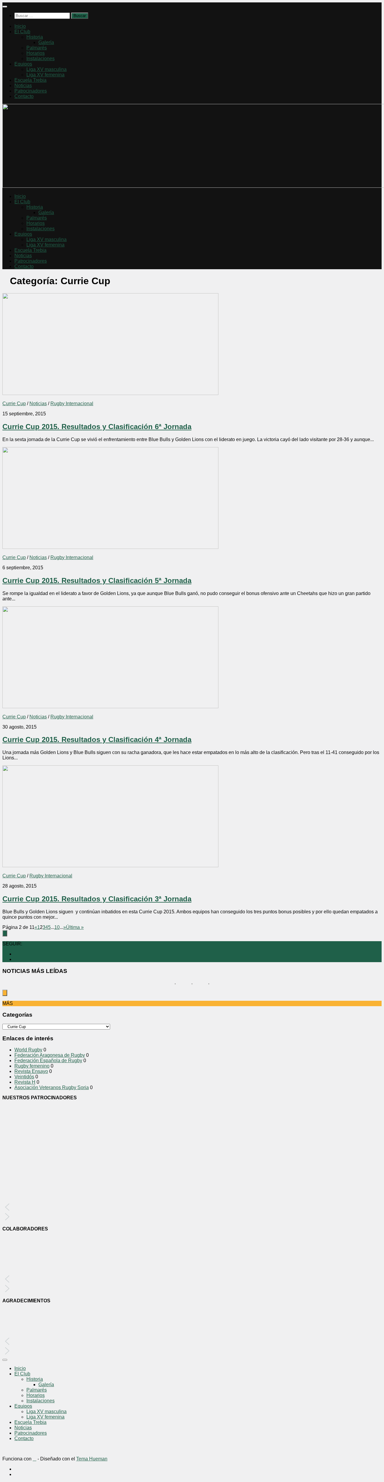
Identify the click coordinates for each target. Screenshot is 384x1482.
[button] (192, 1207)
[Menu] (4, 6)
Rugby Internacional (71, 403)
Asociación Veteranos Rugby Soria (51, 1087)
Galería (46, 42)
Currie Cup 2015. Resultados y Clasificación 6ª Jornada (96, 427)
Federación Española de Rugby (48, 1060)
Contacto (24, 96)
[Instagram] (16, 953)
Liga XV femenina (45, 74)
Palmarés (36, 47)
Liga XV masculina (46, 69)
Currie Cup (14, 403)
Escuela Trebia (30, 80)
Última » (75, 927)
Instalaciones (40, 58)
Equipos (23, 63)
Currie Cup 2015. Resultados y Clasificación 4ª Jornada (96, 739)
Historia (34, 37)
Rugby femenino (32, 1065)
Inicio (20, 26)
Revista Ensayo (31, 1071)
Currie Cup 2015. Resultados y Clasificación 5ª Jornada (96, 580)
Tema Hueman (91, 1458)
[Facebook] (16, 959)
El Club (22, 31)
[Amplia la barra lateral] (4, 933)
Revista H (24, 1082)
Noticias (23, 85)
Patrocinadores (30, 90)
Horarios (35, 53)
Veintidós (24, 1076)
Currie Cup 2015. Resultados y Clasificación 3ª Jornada (96, 899)
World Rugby (28, 1049)
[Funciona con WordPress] (34, 1459)
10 (57, 927)
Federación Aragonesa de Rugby (49, 1055)
